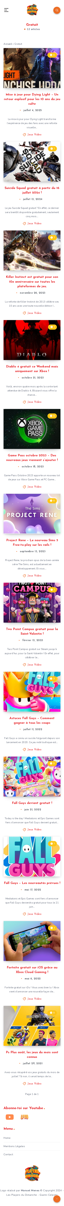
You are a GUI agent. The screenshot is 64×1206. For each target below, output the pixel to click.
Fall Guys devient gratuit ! (32, 803)
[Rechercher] (56, 10)
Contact (8, 1154)
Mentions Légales (14, 1146)
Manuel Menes (30, 1190)
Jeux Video (34, 134)
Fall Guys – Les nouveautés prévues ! (32, 883)
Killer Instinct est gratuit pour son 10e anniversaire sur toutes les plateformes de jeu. (32, 282)
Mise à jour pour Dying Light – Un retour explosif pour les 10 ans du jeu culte (32, 99)
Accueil (8, 44)
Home (7, 1138)
